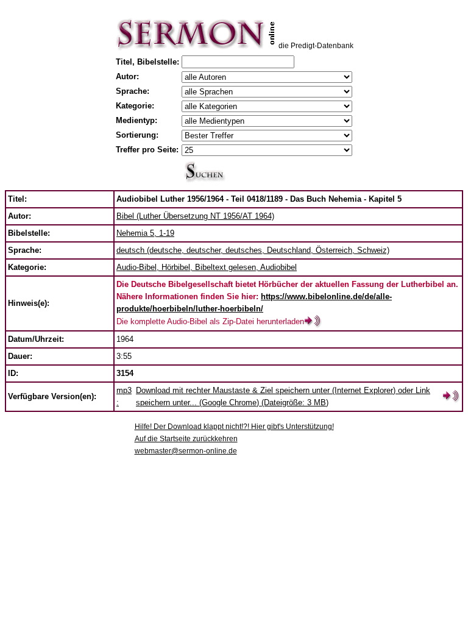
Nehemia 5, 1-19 (145, 233)
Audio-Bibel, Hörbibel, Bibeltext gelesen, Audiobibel (206, 267)
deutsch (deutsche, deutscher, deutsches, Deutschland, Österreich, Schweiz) (252, 250)
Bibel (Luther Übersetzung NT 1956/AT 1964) (195, 216)
